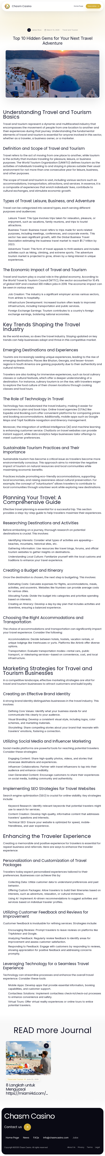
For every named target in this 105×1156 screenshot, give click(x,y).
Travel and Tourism (70, 30)
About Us (71, 1147)
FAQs (36, 1137)
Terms (90, 1147)
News (26, 1137)
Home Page (12, 1137)
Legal (97, 1147)
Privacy (81, 1147)
